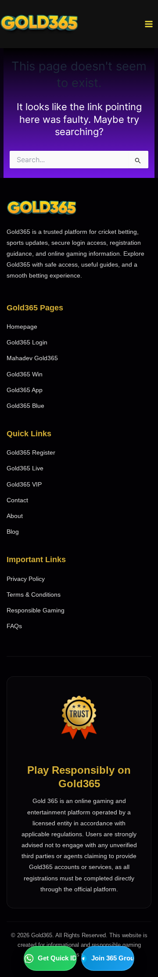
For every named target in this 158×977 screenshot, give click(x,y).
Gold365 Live (25, 468)
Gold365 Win (25, 374)
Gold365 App (25, 389)
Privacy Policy (26, 578)
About (15, 515)
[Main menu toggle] (149, 24)
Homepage (22, 326)
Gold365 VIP (24, 484)
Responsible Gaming (36, 610)
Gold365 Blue (25, 405)
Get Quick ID (57, 958)
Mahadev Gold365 (32, 358)
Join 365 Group (112, 958)
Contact (17, 500)
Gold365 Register (31, 452)
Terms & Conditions (34, 594)
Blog (13, 531)
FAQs (14, 625)
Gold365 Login (27, 342)
